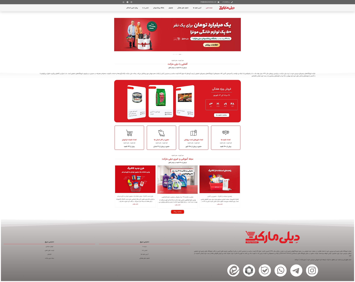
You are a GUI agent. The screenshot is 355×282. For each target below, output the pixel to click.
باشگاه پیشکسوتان (158, 8)
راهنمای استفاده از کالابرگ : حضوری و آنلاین (219, 196)
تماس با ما (145, 8)
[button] (181, 54)
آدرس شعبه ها (197, 8)
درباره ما (145, 246)
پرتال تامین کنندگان (132, 8)
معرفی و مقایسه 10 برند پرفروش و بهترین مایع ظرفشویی (177, 197)
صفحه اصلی (209, 8)
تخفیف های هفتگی (182, 8)
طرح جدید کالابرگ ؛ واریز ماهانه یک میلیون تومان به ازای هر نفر (135, 196)
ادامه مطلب (219, 204)
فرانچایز (171, 8)
